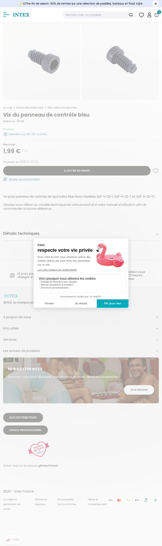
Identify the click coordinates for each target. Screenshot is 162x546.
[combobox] (100, 14)
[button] (149, 15)
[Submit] (132, 14)
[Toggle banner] (156, 4)
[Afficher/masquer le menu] (6, 14)
